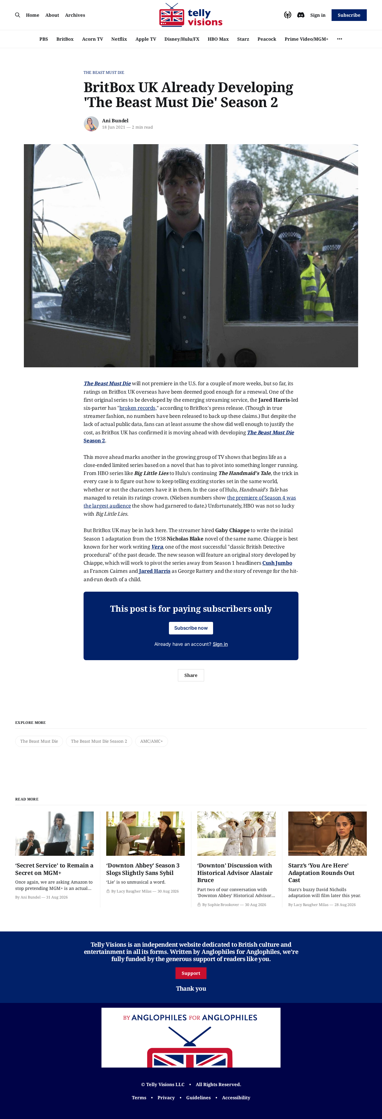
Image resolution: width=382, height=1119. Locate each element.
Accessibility (236, 1097)
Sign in (318, 15)
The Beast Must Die (104, 72)
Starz (243, 39)
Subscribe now (191, 628)
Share (191, 675)
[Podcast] (287, 15)
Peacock (267, 39)
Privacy (166, 1097)
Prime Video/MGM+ (306, 39)
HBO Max (218, 39)
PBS (43, 39)
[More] (339, 39)
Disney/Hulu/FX (181, 39)
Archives (75, 15)
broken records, (137, 407)
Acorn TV (92, 39)
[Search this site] (18, 15)
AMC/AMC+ (151, 741)
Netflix (119, 39)
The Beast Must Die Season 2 (99, 741)
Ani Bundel (115, 120)
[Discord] (300, 15)
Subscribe (349, 15)
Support (191, 973)
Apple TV (145, 39)
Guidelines (198, 1097)
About (52, 15)
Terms (139, 1097)
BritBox (65, 39)
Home (32, 15)
